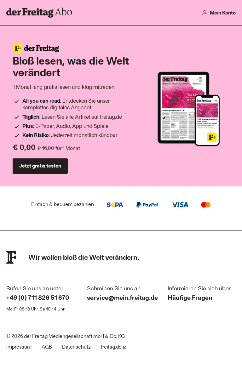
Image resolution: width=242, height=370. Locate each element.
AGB (47, 347)
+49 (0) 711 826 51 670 (37, 297)
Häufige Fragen (190, 297)
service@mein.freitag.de (122, 297)
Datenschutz (76, 347)
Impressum (19, 347)
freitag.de (111, 347)
